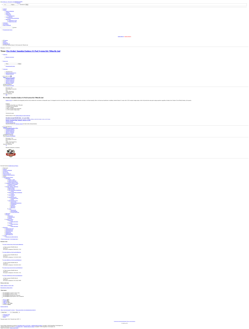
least (10, 285)
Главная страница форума (9, 175)
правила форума (121, 36)
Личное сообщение (10, 80)
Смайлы (5, 300)
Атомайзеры (13, 204)
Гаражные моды (14, 198)
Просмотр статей (9, 83)
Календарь (8, 13)
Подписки (5, 171)
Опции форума (9, 17)
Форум (4, 10)
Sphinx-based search (14, 327)
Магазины (5, 227)
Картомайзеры (14, 211)
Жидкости (8, 213)
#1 (11, 76)
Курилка (7, 214)
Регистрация (19, 1)
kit (7, 285)
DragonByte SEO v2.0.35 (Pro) (23, 325)
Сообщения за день (12, 20)
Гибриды (13, 205)
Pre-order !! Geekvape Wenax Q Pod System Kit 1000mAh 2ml (13, 244)
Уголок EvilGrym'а (15, 212)
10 (6, 145)
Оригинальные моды (13, 200)
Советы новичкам (12, 180)
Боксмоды (13, 206)
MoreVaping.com (9, 234)
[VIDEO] (5, 303)
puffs (12, 285)
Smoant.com (8, 232)
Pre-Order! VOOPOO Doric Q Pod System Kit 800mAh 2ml (12, 275)
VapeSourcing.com (9, 228)
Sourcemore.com (9, 231)
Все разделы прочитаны (13, 18)
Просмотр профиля (10, 78)
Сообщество (8, 14)
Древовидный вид (10, 74)
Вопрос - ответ (11, 179)
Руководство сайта (12, 21)
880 (6, 94)
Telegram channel (19, 123)
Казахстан (10, 220)
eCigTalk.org (5, 315)
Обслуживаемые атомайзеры (14, 190)
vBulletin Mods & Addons (36, 325)
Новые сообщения (10, 11)
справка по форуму (127, 36)
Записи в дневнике (10, 82)
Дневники (5, 22)
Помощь (18, 2)
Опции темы (5, 54)
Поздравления (11, 217)
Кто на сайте (6, 172)
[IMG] (4, 302)
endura (2, 285)
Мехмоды (13, 207)
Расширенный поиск (7, 29)
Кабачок (10, 218)
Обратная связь (6, 314)
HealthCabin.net (9, 233)
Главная (5, 8)
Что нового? (6, 24)
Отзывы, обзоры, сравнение (12, 186)
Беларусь (10, 225)
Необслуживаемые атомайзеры (15, 192)
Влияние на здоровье (13, 184)
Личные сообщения (7, 170)
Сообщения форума (10, 79)
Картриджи (13, 210)
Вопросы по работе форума (12, 236)
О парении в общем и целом (12, 183)
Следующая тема (13, 239)
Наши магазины (14, 221)
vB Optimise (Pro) (19, 326)
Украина (10, 222)
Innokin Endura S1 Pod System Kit (23, 115)
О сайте (5, 235)
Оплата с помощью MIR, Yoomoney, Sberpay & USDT (18, 120)
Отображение (5, 69)
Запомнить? (22, 4)
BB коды (5, 299)
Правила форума (4, 306)
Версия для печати (10, 57)
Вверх (16, 165)
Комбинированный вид (11, 72)
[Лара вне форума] (9, 85)
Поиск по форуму (7, 173)
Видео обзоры (11, 187)
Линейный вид (9, 71)
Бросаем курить (11, 185)
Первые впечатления (13, 182)
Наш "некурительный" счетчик (8, 310)
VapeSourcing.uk (9, 229)
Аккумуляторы (11, 194)
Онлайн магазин (9, 121)
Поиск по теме (5, 61)
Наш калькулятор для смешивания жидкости (26, 310)
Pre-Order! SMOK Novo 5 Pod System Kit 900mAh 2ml (12, 252)
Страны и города (9, 219)
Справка (7, 12)
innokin (5, 285)
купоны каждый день (10, 122)
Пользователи (11, 15)
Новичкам (8, 178)
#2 (11, 126)
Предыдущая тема (5, 239)
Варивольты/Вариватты (16, 203)
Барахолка (10, 215)
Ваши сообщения (7, 25)
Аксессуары (13, 201)
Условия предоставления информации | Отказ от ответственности (124, 321)
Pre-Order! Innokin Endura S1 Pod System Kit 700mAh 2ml (33, 51)
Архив (12, 191)
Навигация (8, 19)
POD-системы (11, 189)
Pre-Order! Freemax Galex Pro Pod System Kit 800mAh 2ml (12, 267)
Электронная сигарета (8, 177)
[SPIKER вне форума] (10, 136)
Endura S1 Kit (9, 100)
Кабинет (5, 169)
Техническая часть (12, 197)
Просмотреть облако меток (6, 287)
